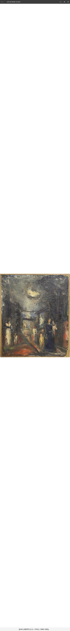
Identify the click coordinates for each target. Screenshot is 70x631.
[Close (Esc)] (68, 2)
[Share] (64, 2)
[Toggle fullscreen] (60, 2)
